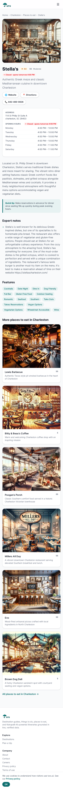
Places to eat (29, 15)
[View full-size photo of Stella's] (31, 41)
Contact (6, 758)
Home (5, 15)
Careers (6, 762)
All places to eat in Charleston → (20, 694)
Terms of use (8, 770)
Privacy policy (9, 766)
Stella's (41, 15)
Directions (29, 95)
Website (10, 95)
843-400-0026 (14, 102)
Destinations (8, 739)
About (5, 755)
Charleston (15, 15)
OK (6, 784)
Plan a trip (7, 743)
